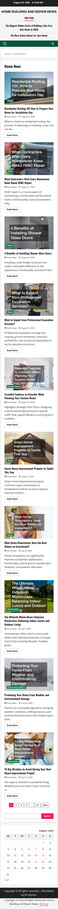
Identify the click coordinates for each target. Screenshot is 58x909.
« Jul (6, 879)
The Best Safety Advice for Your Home (29, 35)
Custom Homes (14, 386)
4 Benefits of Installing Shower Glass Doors (29, 232)
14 (36, 855)
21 (36, 862)
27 (37, 805)
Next (45, 805)
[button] (4, 44)
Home (10, 100)
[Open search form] (53, 44)
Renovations (13, 609)
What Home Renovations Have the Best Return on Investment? (29, 522)
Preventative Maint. (16, 687)
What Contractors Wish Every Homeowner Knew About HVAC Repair (29, 158)
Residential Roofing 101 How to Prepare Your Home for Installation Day (29, 88)
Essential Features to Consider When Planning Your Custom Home (29, 373)
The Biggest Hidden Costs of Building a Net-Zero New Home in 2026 (29, 27)
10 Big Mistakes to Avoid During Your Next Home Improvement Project (29, 748)
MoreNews (48, 891)
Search (47, 816)
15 (43, 855)
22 (43, 862)
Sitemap (43, 904)
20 (29, 862)
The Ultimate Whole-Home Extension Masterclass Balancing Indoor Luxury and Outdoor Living (29, 596)
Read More (13, 136)
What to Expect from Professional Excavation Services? (29, 299)
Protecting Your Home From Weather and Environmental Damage (29, 674)
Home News (12, 116)
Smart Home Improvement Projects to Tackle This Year (29, 448)
